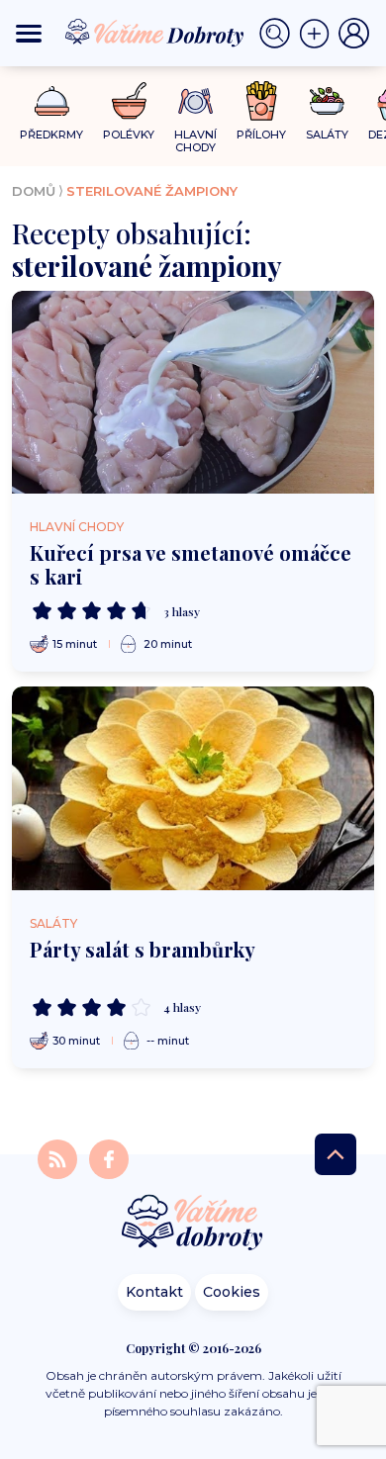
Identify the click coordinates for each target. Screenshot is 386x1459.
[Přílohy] (261, 101)
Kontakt (154, 1292)
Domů (33, 191)
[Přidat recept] (318, 33)
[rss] (59, 1157)
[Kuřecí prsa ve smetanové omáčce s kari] (193, 393)
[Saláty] (327, 101)
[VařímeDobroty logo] (154, 33)
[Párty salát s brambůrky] (193, 787)
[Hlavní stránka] (193, 1224)
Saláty (53, 923)
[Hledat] (279, 33)
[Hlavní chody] (195, 101)
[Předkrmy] (52, 100)
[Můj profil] (354, 33)
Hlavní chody (77, 526)
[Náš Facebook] (109, 1157)
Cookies (231, 1292)
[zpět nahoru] (335, 1154)
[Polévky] (129, 101)
